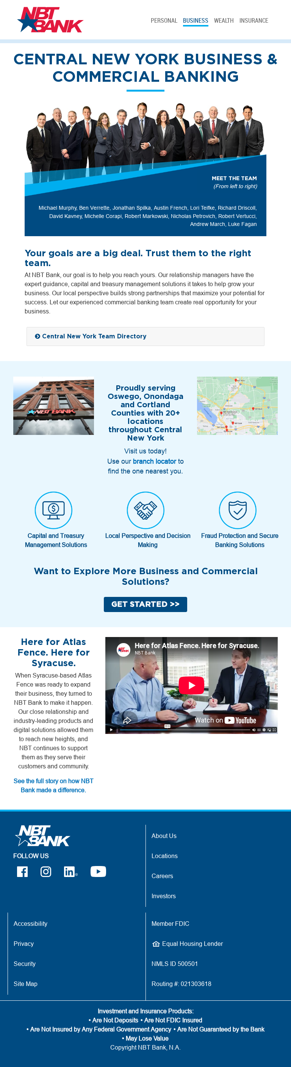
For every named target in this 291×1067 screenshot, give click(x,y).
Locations (165, 855)
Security (25, 963)
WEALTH (224, 20)
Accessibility (30, 923)
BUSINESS (195, 20)
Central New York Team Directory (93, 336)
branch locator (154, 461)
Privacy (24, 943)
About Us (164, 835)
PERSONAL (164, 20)
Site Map (26, 983)
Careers (162, 875)
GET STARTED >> (145, 604)
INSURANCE (253, 20)
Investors (164, 896)
